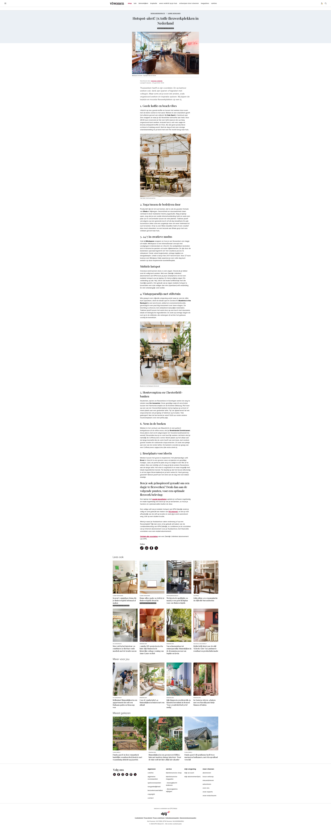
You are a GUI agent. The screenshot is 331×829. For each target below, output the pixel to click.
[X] (135, 774)
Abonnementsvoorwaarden (188, 818)
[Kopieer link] (142, 548)
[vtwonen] (117, 3)
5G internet (173, 511)
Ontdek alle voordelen (149, 536)
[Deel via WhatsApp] (146, 548)
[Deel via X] (156, 548)
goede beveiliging (159, 499)
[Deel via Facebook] (151, 548)
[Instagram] (122, 774)
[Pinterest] (131, 774)
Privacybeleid (148, 818)
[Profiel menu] (322, 3)
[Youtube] (127, 774)
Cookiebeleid (139, 818)
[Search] (325, 3)
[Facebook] (118, 774)
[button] (159, 818)
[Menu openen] (5, 3)
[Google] (114, 774)
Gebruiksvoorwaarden (172, 818)
